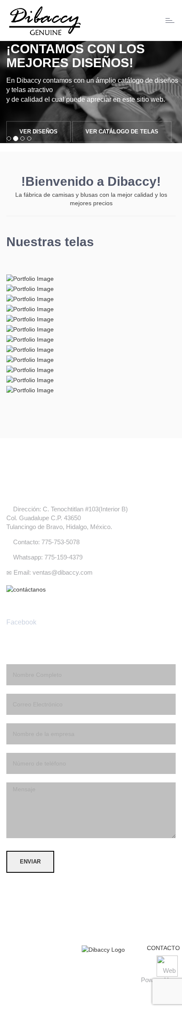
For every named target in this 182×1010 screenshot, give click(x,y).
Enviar (30, 861)
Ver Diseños (38, 131)
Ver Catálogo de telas (121, 131)
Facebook (21, 622)
